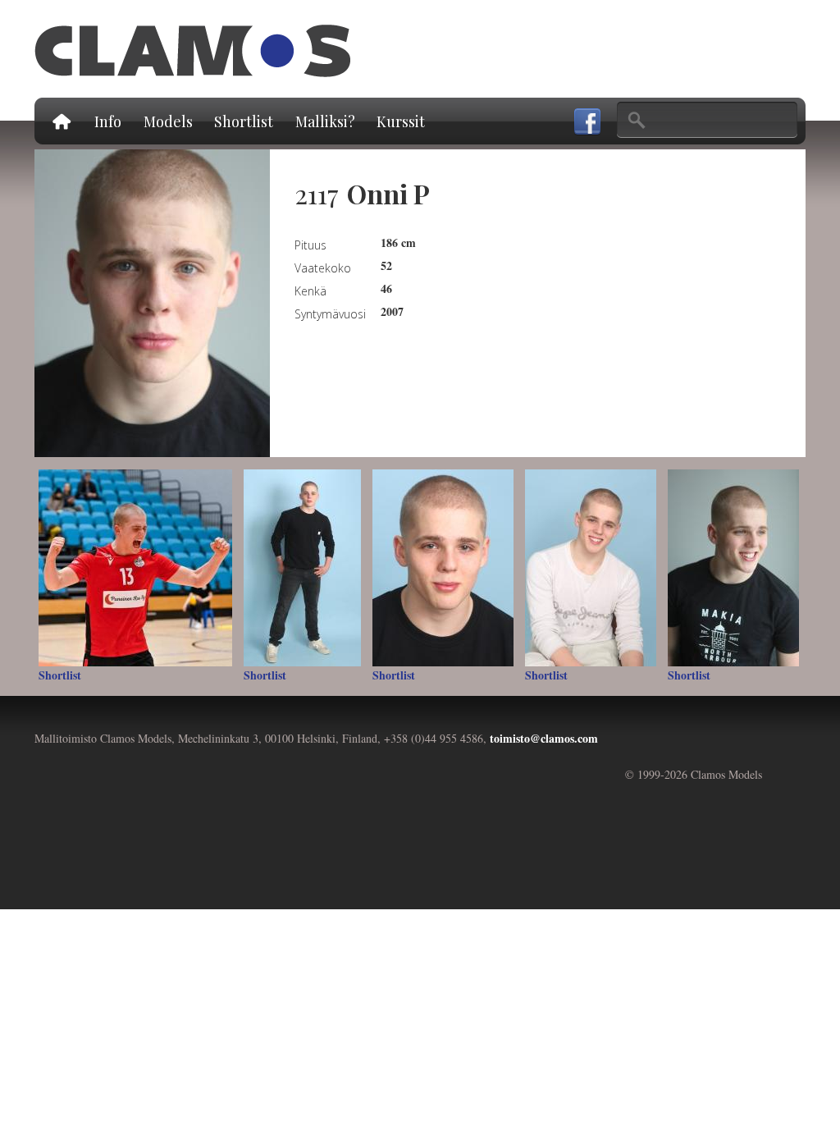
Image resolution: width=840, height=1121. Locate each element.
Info (107, 121)
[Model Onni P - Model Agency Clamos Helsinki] (152, 448)
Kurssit (401, 121)
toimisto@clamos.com (544, 738)
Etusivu (60, 121)
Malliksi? (325, 121)
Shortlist (243, 121)
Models (168, 121)
